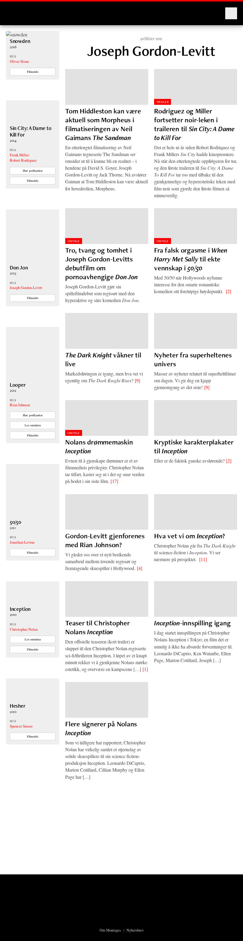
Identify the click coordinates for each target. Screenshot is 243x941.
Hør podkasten (33, 170)
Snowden (20, 41)
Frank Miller (19, 155)
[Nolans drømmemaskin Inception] (106, 418)
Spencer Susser (21, 726)
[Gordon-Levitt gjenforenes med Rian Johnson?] (106, 512)
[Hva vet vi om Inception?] (195, 512)
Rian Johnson (20, 404)
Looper (18, 384)
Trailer (162, 102)
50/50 (15, 521)
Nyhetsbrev (135, 930)
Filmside (33, 72)
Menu (231, 13)
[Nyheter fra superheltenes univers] (195, 331)
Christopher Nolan (24, 629)
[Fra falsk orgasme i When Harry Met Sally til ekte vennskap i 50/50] (195, 226)
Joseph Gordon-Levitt (26, 287)
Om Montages (110, 930)
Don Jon (19, 267)
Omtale (74, 241)
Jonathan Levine (22, 542)
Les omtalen (33, 425)
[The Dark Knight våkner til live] (106, 331)
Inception (20, 609)
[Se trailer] (16, 34)
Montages (15, 10)
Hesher (17, 705)
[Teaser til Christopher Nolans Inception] (106, 599)
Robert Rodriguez (23, 160)
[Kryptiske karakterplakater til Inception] (195, 418)
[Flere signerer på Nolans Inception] (106, 700)
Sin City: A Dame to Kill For (31, 131)
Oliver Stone (19, 61)
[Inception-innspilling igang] (195, 599)
